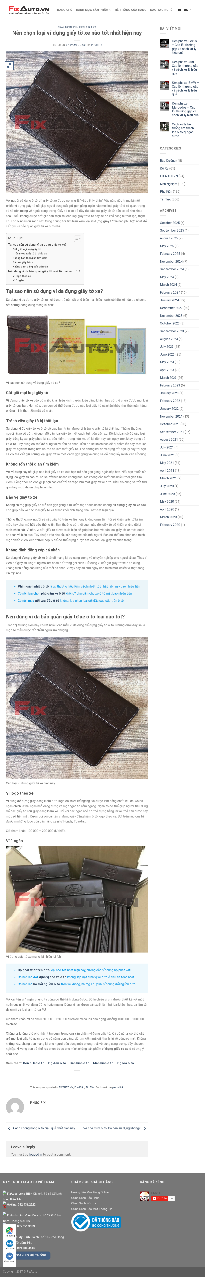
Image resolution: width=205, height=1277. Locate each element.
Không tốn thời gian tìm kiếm (30, 257)
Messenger (9, 1261)
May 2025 (167, 246)
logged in (35, 1154)
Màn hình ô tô (103, 1063)
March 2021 (168, 478)
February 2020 (170, 525)
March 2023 (168, 378)
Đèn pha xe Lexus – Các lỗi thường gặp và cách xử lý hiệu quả (184, 47)
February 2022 (170, 401)
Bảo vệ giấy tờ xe (23, 262)
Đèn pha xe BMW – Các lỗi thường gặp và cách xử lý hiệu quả (185, 88)
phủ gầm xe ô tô (53, 593)
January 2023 (169, 393)
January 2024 (169, 300)
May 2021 (167, 463)
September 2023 (172, 331)
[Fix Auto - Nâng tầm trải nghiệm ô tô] (29, 10)
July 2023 (167, 347)
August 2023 (169, 339)
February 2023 (170, 385)
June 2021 (167, 455)
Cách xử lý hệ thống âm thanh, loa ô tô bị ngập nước (183, 130)
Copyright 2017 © (20, 1271)
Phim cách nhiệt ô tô (33, 586)
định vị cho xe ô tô (52, 977)
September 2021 (172, 432)
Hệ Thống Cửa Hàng (130, 10)
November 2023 (171, 316)
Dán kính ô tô (79, 1063)
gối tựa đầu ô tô (46, 601)
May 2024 (167, 277)
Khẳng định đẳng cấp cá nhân (30, 266)
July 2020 (167, 486)
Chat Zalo (10, 1249)
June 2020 (167, 494)
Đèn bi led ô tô (33, 1063)
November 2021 (171, 416)
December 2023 (171, 308)
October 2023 (170, 323)
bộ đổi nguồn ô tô (46, 984)
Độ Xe (164, 168)
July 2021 (167, 447)
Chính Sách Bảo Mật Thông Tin (91, 1209)
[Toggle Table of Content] (75, 238)
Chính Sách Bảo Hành (85, 1198)
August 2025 (169, 238)
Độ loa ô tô (125, 1063)
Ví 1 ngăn (18, 280)
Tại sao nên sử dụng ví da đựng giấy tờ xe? (37, 244)
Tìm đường (9, 1236)
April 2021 (167, 471)
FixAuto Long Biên (19, 1194)
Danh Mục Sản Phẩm (92, 10)
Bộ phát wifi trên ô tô (34, 970)
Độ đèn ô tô (57, 1063)
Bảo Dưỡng (168, 161)
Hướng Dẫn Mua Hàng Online (90, 1192)
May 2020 (167, 501)
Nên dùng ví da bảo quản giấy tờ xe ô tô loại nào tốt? (44, 271)
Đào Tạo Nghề (161, 10)
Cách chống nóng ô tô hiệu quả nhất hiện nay (43, 1128)
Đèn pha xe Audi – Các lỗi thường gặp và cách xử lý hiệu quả (185, 67)
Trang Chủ (63, 10)
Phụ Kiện (78, 27)
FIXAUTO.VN (65, 27)
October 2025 (170, 223)
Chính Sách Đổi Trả (83, 1203)
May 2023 (167, 362)
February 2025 (170, 254)
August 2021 (169, 439)
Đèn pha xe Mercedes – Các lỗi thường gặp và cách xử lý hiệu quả (185, 109)
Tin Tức (182, 10)
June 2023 (167, 354)
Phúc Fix (96, 45)
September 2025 (172, 230)
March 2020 (168, 517)
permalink (117, 1087)
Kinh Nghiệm (168, 184)
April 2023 (167, 370)
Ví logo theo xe (22, 276)
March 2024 (168, 285)
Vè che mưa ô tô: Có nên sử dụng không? (112, 1128)
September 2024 (172, 269)
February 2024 (170, 292)
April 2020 (167, 509)
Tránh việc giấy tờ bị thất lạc (30, 253)
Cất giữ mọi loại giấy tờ (26, 249)
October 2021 (170, 424)
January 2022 (169, 409)
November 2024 (171, 261)
